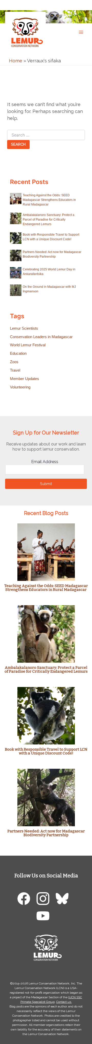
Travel (15, 370)
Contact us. (64, 1002)
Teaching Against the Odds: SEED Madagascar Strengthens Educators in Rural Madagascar (49, 199)
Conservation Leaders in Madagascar (41, 337)
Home (15, 60)
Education (18, 353)
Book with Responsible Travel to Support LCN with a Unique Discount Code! (46, 751)
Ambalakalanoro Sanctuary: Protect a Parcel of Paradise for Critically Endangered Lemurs (48, 219)
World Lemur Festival (27, 345)
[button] (83, 4)
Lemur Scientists (24, 328)
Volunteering (20, 387)
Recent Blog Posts (46, 513)
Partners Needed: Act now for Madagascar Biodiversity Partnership (46, 833)
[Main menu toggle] (81, 32)
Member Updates (24, 379)
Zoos (14, 362)
